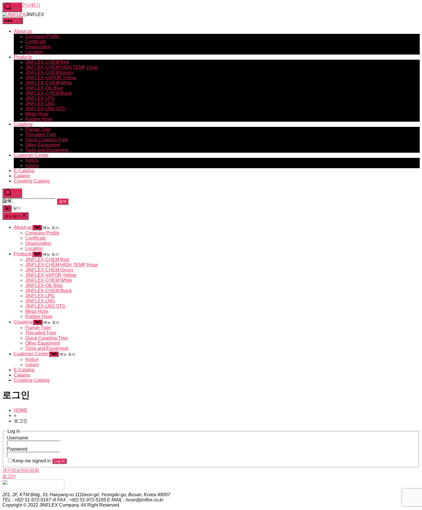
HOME (21, 410)
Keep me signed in (32, 460)
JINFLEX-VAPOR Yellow (50, 77)
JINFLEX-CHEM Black (48, 93)
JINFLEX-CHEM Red (47, 62)
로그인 (9, 476)
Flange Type (38, 129)
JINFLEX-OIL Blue (44, 88)
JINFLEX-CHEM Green (49, 72)
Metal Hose (37, 113)
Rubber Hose (39, 119)
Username (17, 437)
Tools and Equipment (46, 150)
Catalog (22, 175)
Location (34, 51)
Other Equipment (42, 144)
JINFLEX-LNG (40, 103)
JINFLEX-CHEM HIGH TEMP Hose (61, 67)
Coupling (23, 124)
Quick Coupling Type (46, 139)
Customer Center (31, 155)
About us (23, 31)
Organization (38, 46)
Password (17, 449)
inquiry (32, 165)
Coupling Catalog (32, 181)
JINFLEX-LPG (40, 98)
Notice (31, 160)
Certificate (35, 41)
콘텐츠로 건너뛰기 (21, 5)
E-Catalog (24, 170)
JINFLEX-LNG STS (45, 108)
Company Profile (42, 36)
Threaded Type (40, 134)
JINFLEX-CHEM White (48, 82)
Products (23, 57)
